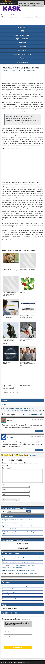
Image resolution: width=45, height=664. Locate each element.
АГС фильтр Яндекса (28, 570)
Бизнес (22, 58)
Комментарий (6, 468)
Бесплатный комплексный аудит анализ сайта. (18, 408)
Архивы (4, 608)
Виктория (5, 562)
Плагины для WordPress (22, 54)
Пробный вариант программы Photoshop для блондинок (20, 526)
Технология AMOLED (9, 529)
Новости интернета (22, 62)
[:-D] (15, 455)
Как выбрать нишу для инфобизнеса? (14, 592)
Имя (4, 484)
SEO (22, 31)
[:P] (12, 455)
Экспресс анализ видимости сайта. (21, 67)
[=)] (2, 455)
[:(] (7, 455)
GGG (4, 565)
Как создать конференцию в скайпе (13, 523)
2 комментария (30, 70)
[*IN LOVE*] (22, 455)
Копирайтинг (22, 50)
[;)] (10, 455)
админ (6, 70)
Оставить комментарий (32, 414)
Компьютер (22, 47)
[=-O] (17, 455)
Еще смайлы (32, 455)
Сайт (3, 494)
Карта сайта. (22, 27)
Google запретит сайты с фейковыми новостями (17, 520)
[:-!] (20, 455)
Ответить (39, 431)
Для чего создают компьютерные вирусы (25, 573)
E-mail (4, 489)
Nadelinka (10, 437)
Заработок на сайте (22, 39)
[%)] (25, 455)
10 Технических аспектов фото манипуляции (16, 586)
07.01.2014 (14, 70)
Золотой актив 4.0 (8, 589)
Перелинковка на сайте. (10, 599)
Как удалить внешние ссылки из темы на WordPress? (25, 410)
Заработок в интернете (22, 35)
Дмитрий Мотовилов (8, 570)
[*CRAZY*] (27, 454)
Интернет (22, 43)
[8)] (5, 455)
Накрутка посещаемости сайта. (24, 562)
